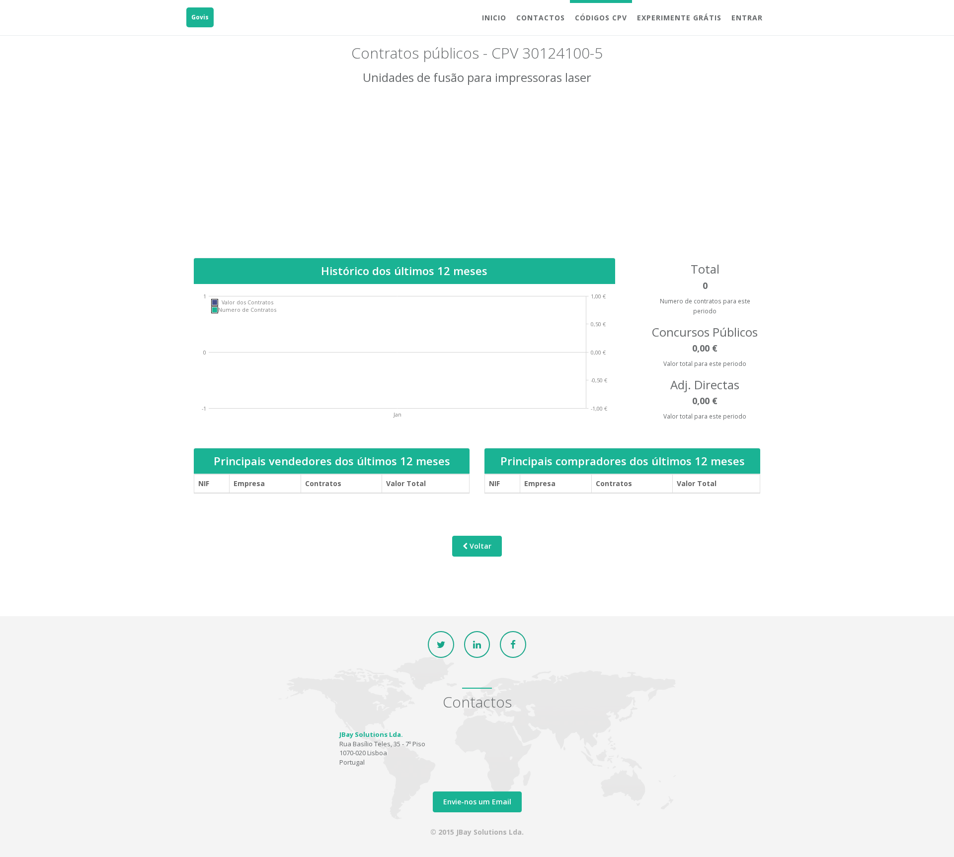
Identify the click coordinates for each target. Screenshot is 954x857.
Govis (200, 17)
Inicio (494, 17)
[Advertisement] (477, 178)
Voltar (479, 546)
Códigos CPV (601, 17)
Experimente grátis (679, 17)
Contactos (540, 17)
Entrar (747, 17)
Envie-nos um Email (477, 801)
